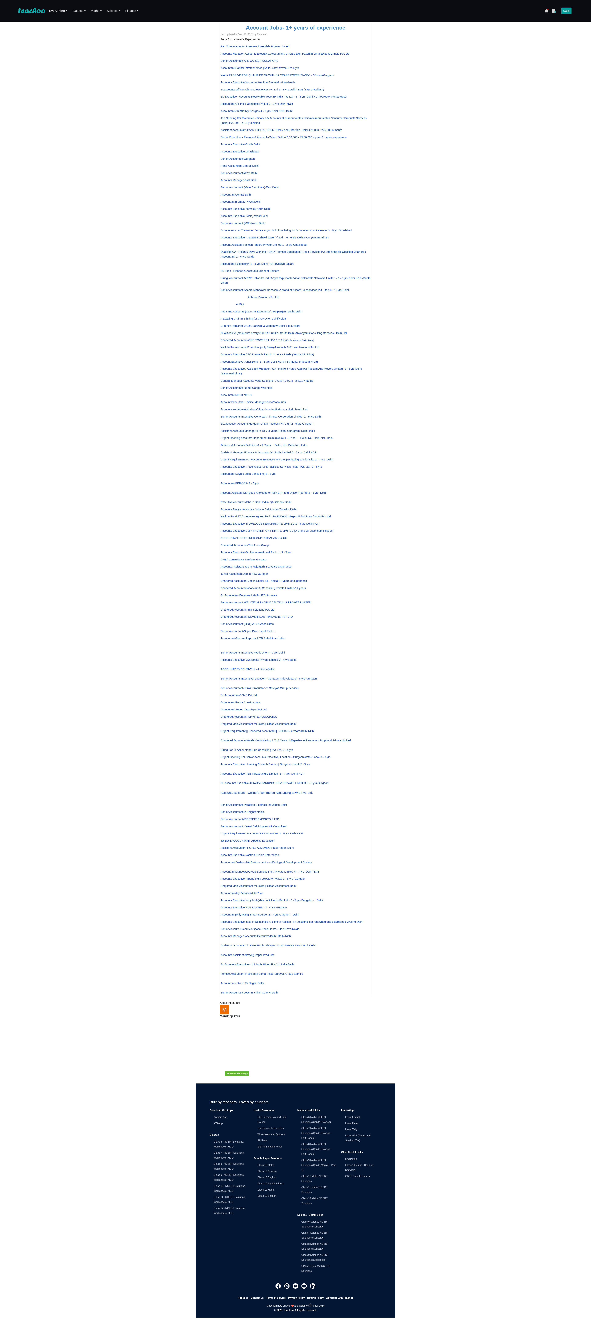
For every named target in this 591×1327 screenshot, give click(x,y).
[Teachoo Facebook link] (278, 1286)
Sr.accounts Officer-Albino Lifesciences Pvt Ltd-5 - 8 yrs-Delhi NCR (272, 89)
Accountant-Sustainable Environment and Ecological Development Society (266, 862)
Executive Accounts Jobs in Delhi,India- (245, 502)
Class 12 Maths (265, 1189)
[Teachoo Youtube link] (304, 1286)
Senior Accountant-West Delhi (239, 173)
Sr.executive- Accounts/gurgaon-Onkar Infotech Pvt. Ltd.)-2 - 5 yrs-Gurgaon (267, 423)
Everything (57, 10)
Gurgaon (300, 878)
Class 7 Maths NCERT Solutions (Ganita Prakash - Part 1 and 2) (316, 1133)
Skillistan (262, 1140)
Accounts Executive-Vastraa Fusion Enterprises (250, 855)
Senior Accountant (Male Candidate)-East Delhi (250, 187)
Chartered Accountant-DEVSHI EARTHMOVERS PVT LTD (257, 616)
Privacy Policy (296, 1298)
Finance (130, 10)
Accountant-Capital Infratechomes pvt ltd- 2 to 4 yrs (260, 68)
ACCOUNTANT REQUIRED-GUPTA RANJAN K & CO (254, 538)
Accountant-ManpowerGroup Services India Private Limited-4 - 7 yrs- (263, 871)
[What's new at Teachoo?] (546, 10)
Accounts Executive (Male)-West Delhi (244, 216)
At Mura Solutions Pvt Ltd (250, 297)
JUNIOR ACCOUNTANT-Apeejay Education (247, 840)
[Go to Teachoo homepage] (31, 11)
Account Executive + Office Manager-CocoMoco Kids (253, 402)
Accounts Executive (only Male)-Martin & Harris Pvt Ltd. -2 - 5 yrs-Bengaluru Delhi (272, 900)
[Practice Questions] (554, 10)
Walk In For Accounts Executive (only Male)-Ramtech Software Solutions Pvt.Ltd (270, 347)
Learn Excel (351, 1123)
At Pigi (232, 304)
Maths (95, 10)
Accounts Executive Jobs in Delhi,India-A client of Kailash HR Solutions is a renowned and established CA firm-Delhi (292, 921)
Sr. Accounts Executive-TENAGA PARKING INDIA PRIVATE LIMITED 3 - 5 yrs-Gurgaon (274, 783)
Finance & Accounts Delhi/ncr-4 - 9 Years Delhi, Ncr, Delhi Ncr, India (264, 445)
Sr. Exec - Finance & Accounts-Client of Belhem (250, 270)
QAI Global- (280, 502)
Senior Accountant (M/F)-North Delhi (243, 223)
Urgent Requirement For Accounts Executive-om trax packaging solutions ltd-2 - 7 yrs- (274, 459)
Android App (220, 1117)
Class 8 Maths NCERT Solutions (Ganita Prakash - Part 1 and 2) (316, 1149)
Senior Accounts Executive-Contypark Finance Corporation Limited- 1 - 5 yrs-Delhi (271, 416)
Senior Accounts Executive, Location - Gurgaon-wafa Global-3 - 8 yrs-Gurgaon (269, 678)
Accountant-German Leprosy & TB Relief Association (253, 638)
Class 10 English (266, 1177)
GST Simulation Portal (269, 1146)
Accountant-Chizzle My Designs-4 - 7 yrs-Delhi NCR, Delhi (256, 111)
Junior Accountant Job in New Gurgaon (245, 573)
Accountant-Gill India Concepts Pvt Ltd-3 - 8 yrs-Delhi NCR (257, 103)
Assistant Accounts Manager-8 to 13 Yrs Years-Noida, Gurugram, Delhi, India (268, 430)
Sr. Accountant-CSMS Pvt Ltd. (239, 695)
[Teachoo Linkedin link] (313, 1286)
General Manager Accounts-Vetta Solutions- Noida (267, 380)
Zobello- (287, 509)
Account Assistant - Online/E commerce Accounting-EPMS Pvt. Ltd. (267, 792)
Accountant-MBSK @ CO (236, 395)
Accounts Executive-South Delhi (240, 144)
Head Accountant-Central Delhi (240, 165)
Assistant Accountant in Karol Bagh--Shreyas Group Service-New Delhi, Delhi (268, 945)
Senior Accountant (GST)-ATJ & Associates (247, 624)
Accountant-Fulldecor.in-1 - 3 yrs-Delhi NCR (257, 263)
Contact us (257, 1298)
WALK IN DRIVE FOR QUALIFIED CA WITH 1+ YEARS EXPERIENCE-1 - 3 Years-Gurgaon (277, 75)
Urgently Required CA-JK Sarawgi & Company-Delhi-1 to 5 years (260, 325)
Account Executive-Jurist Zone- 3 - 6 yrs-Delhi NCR (269, 361)
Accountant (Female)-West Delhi (241, 201)
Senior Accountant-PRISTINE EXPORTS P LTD (250, 819)
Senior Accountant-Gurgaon (238, 158)
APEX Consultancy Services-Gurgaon (244, 559)
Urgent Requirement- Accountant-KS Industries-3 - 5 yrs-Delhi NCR (262, 833)
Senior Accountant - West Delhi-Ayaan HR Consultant (253, 826)
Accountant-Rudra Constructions (241, 702)
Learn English (352, 1117)
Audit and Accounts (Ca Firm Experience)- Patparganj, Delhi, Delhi (262, 311)
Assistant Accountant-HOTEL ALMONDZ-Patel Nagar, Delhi (257, 847)
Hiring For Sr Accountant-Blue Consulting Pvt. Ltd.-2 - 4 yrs (257, 749)
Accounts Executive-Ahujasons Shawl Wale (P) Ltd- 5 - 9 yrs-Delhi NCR (275, 237)
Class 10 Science (267, 1171)
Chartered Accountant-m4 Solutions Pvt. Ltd (247, 609)
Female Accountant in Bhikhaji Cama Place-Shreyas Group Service (262, 973)
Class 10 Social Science (270, 1183)
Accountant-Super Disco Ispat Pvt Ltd (244, 709)
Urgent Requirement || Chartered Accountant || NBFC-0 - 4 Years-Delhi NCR (267, 731)
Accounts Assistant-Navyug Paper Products (247, 955)
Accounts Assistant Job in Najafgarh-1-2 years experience (256, 566)
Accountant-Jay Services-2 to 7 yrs (242, 893)
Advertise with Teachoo (340, 1298)
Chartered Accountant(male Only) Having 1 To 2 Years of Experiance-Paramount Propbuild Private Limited (286, 740)
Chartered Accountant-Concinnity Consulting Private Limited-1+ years (263, 588)
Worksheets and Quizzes (271, 1134)
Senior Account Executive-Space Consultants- (260, 929)
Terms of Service (276, 1298)
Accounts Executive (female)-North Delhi (245, 208)
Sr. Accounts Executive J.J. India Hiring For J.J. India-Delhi (257, 964)
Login (566, 10)
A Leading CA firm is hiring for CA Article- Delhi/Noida (253, 318)
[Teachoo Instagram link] (287, 1286)
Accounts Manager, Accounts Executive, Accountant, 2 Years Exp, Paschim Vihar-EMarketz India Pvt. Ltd (285, 53)
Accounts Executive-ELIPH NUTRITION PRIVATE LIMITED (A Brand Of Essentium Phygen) (277, 530)
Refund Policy (315, 1298)
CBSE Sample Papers (357, 1176)
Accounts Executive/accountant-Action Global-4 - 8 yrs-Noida (258, 82)
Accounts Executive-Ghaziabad (240, 151)
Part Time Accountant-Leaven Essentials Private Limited (255, 46)
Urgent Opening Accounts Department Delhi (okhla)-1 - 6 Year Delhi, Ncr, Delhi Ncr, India (277, 438)
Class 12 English (266, 1196)
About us (243, 1298)
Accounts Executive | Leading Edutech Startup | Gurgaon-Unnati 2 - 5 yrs (265, 764)
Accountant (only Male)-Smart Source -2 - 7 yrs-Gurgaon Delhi (260, 914)
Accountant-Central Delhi (236, 194)
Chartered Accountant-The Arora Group (245, 545)
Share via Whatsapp (237, 1073)
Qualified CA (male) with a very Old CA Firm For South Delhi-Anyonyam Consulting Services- (284, 333)
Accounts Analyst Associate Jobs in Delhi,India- (250, 509)
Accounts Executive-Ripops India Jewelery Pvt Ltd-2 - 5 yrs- (258, 878)
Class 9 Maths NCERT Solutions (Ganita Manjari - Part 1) (318, 1165)
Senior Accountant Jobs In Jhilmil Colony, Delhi (249, 992)
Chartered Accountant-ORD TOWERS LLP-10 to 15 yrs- (267, 340)
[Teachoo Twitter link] (296, 1286)
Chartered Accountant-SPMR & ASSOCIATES (249, 716)
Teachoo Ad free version (270, 1128)
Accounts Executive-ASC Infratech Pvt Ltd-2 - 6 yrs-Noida (267, 354)
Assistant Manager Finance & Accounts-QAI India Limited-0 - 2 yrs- (262, 452)
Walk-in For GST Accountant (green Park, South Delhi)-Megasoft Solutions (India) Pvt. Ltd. (276, 516)
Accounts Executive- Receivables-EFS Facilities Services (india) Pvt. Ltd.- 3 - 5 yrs (271, 466)
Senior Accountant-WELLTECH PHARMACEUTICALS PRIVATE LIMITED (266, 602)
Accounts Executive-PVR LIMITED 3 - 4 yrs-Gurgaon (254, 907)
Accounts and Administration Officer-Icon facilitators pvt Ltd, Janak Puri (264, 409)
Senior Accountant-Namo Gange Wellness (246, 387)
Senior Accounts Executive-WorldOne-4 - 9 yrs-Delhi (253, 652)
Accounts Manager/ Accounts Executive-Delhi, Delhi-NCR (256, 936)
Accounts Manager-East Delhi (239, 180)
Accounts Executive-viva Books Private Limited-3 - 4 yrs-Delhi (258, 659)
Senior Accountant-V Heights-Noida (242, 811)
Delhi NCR (310, 452)
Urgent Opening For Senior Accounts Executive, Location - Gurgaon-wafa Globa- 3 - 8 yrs (275, 757)
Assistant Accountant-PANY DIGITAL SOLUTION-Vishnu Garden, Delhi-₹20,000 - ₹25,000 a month (281, 130)
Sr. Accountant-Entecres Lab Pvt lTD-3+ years (249, 595)
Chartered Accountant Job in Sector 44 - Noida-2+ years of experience (264, 580)
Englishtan (351, 1159)
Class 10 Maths (265, 1165)
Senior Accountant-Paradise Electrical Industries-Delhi (254, 804)
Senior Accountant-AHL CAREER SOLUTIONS (249, 60)
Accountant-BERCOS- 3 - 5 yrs (240, 483)
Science (112, 10)
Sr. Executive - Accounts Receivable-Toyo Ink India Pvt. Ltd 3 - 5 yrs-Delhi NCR (284, 96)
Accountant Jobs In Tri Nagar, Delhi (242, 983)
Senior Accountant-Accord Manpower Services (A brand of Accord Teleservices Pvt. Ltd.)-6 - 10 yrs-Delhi (285, 290)
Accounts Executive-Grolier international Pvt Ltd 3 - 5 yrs (256, 552)
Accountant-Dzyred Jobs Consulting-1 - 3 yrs (248, 473)
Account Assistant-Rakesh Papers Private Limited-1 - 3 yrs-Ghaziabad (264, 244)
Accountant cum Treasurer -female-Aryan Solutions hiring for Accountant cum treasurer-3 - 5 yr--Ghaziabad (286, 230)
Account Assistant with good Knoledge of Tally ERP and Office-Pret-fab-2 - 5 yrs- (270, 492)
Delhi (330, 459)
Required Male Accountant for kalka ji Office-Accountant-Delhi (258, 723)
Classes (77, 10)
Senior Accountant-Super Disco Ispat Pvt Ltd (248, 631)
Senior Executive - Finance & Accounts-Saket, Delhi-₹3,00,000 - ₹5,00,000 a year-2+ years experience (284, 137)
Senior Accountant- (260, 688)
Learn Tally (351, 1129)
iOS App (218, 1123)
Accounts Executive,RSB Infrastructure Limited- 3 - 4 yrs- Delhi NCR (262, 773)
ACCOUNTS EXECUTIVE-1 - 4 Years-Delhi (247, 669)
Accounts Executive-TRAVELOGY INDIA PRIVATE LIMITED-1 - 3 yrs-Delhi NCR (270, 523)
